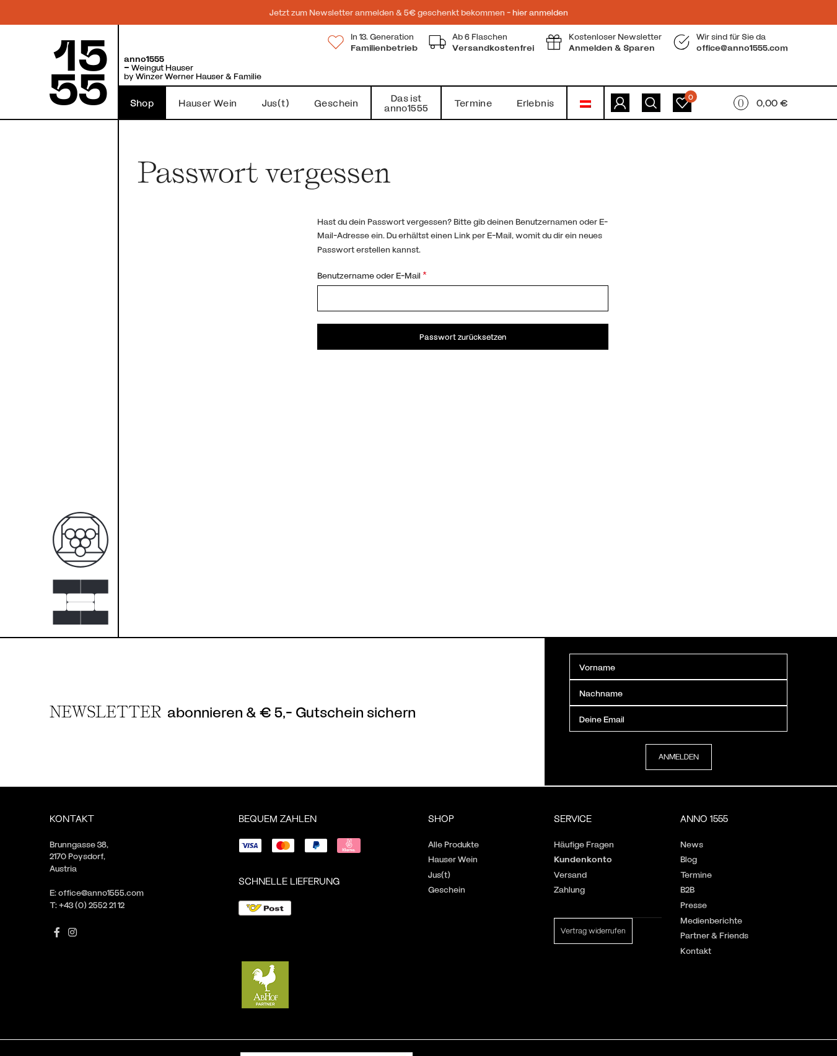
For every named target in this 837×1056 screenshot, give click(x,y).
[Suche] (651, 102)
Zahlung (569, 889)
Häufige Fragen (584, 844)
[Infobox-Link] (372, 42)
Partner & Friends (714, 935)
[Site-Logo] (78, 71)
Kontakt (695, 950)
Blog (688, 859)
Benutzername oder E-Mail (372, 274)
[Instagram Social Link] (72, 933)
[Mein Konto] (620, 102)
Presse (693, 904)
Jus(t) (439, 874)
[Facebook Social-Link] (57, 933)
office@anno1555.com (101, 892)
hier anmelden (540, 12)
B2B (687, 889)
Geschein (446, 889)
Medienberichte (711, 920)
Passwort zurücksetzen (462, 337)
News (691, 844)
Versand (570, 874)
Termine (696, 874)
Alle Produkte (453, 844)
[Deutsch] (585, 103)
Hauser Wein (453, 859)
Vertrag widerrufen (593, 930)
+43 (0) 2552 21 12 (92, 904)
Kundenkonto (583, 859)
